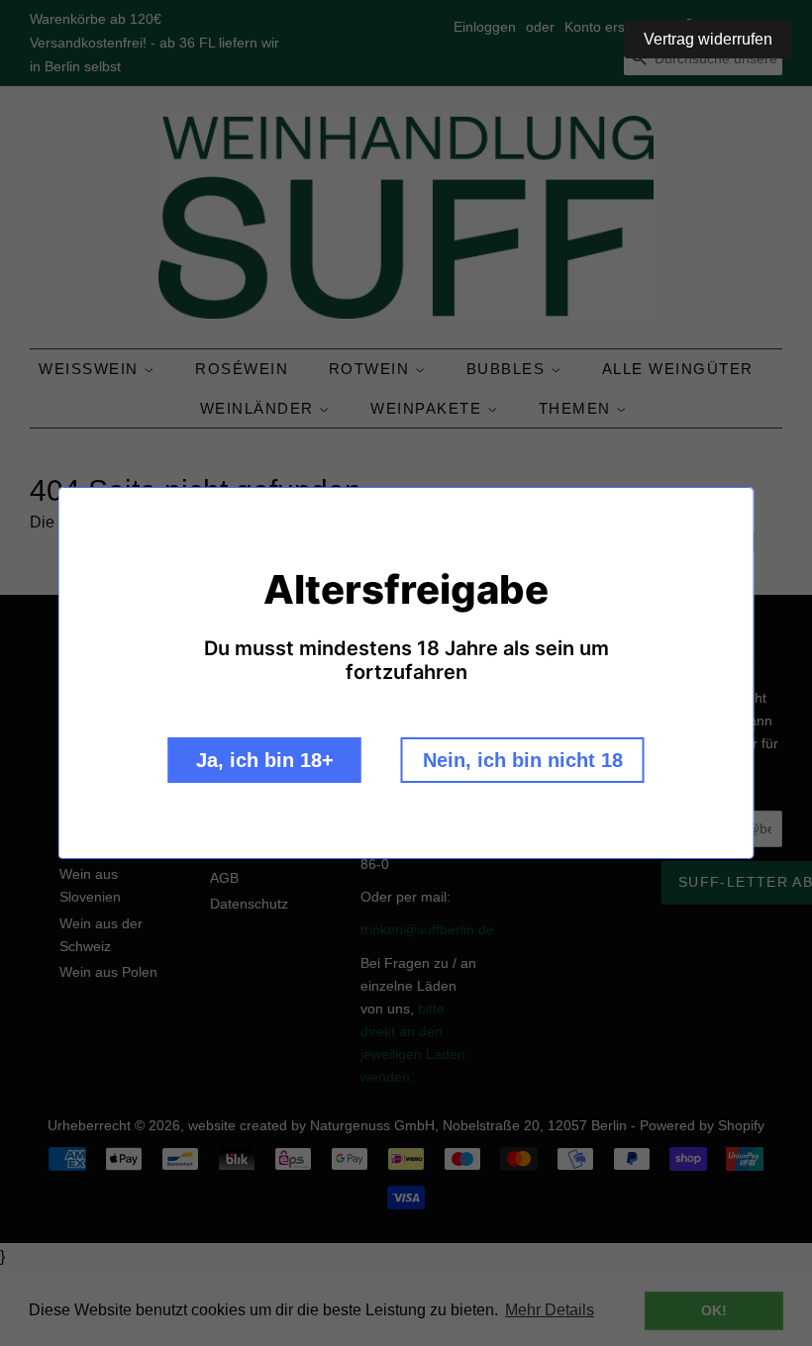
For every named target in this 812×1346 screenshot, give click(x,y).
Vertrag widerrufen (708, 39)
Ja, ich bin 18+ (265, 760)
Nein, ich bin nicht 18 (523, 760)
